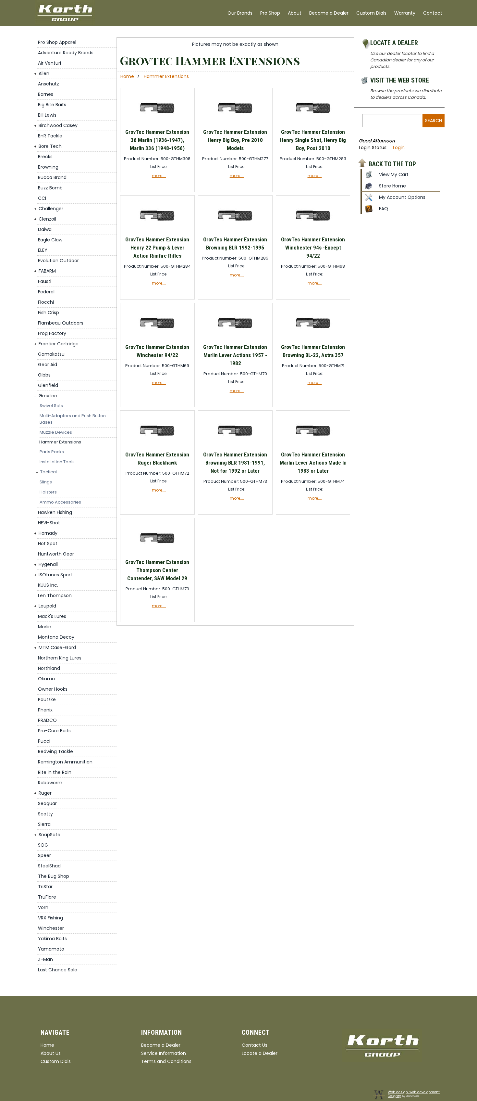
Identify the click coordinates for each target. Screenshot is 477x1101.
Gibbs (44, 375)
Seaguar (47, 803)
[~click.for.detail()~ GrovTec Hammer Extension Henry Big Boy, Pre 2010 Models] (235, 123)
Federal (46, 291)
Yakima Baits (52, 938)
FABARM (47, 271)
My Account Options (402, 197)
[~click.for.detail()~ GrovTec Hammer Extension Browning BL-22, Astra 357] (313, 338)
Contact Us (254, 1045)
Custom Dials (371, 13)
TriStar (45, 886)
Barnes (45, 94)
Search (433, 120)
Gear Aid (47, 364)
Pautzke (47, 699)
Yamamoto (51, 949)
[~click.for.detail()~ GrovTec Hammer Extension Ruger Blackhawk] (157, 446)
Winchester (51, 928)
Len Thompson (55, 595)
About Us (51, 1053)
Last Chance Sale (57, 970)
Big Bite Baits (52, 104)
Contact (432, 13)
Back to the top (392, 163)
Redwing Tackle (55, 751)
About (294, 13)
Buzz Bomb (50, 188)
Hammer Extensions (60, 442)
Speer (44, 855)
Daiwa (45, 229)
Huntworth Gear (56, 554)
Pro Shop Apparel (57, 42)
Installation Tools (57, 462)
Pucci (44, 741)
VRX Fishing (50, 918)
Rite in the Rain (54, 772)
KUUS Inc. (48, 585)
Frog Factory (52, 333)
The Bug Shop (53, 876)
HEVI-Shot (49, 522)
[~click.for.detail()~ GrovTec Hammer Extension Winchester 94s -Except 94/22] (313, 231)
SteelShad (49, 866)
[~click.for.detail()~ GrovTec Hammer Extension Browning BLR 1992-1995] (235, 231)
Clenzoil (47, 219)
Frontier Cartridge (59, 343)
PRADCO (47, 720)
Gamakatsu (51, 354)
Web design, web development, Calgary (414, 1094)
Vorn (43, 907)
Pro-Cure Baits (54, 730)
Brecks (45, 156)
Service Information (163, 1053)
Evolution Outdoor (58, 260)
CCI (42, 198)
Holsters (48, 492)
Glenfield (48, 385)
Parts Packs (52, 452)
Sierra (44, 824)
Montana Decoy (56, 637)
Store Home (392, 186)
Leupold (47, 606)
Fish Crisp (48, 312)
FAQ (383, 208)
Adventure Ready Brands (65, 52)
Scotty (45, 814)
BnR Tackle (50, 136)
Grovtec (48, 395)
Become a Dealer (329, 13)
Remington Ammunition (65, 762)
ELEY (42, 250)
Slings (46, 482)
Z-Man (45, 959)
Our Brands (239, 13)
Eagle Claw (50, 240)
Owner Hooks (52, 689)
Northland (49, 668)
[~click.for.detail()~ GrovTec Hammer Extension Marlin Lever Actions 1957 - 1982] (235, 338)
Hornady (48, 533)
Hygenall (48, 564)
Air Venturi (49, 63)
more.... (159, 175)
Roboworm (50, 782)
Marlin (44, 626)
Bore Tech (50, 146)
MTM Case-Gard (57, 647)
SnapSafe (49, 834)
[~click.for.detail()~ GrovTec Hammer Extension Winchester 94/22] (157, 338)
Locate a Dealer (394, 43)
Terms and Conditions (166, 1061)
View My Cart (394, 174)
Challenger (51, 208)
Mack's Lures (52, 616)
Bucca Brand (52, 177)
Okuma (46, 678)
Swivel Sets (51, 406)
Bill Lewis (47, 115)
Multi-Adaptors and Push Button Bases (73, 419)
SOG (43, 845)
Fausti (44, 281)
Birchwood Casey (58, 125)
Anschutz (48, 84)
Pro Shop (270, 13)
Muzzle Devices (56, 432)
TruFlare (47, 897)
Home (127, 76)
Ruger (45, 793)
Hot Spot (47, 543)
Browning (48, 167)
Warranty (404, 13)
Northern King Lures (59, 658)
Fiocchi (46, 302)
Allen (44, 73)
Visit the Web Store (399, 80)
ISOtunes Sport (55, 574)
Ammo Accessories (60, 502)
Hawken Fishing (55, 512)
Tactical (48, 472)
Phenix (45, 710)
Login (399, 147)
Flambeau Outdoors (60, 323)
